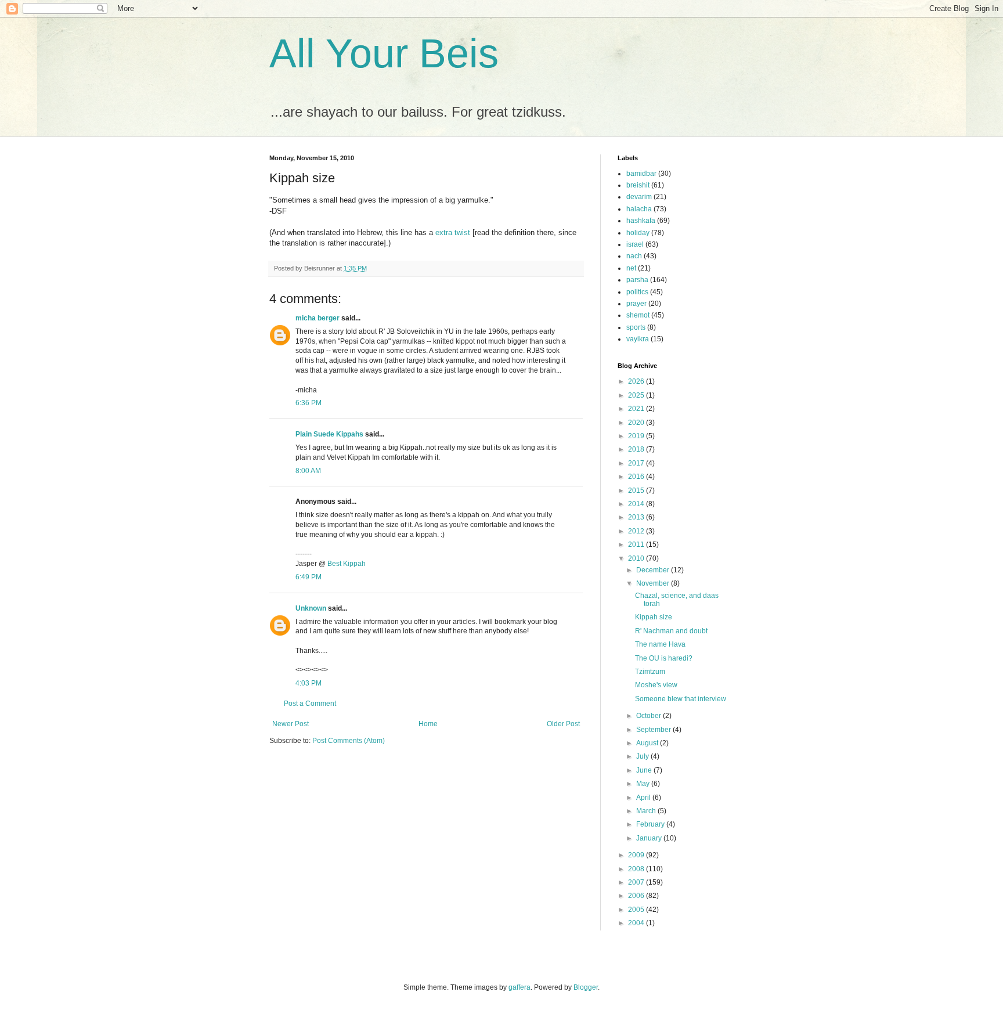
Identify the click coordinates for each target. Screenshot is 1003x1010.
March (647, 811)
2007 (637, 882)
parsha (637, 280)
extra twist (452, 232)
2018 (637, 449)
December (653, 570)
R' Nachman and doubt (671, 631)
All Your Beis (384, 53)
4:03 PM (308, 683)
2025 (637, 395)
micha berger (317, 318)
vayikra (637, 339)
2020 (637, 423)
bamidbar (641, 173)
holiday (638, 233)
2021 (637, 409)
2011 (637, 544)
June (645, 770)
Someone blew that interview (680, 699)
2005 (637, 910)
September (654, 730)
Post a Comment (310, 703)
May (643, 784)
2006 (637, 896)
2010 (637, 558)
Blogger (585, 987)
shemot (638, 315)
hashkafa (640, 221)
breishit (638, 185)
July (643, 756)
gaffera (519, 987)
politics (637, 292)
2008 (637, 869)
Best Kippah (346, 564)
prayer (636, 304)
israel (635, 244)
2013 (637, 517)
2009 (637, 855)
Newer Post (290, 724)
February (651, 824)
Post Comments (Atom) (348, 741)
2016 (637, 476)
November (653, 583)
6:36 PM (308, 403)
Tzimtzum (650, 672)
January (649, 838)
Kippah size (653, 617)
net (631, 268)
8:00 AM (308, 471)
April (644, 797)
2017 (637, 463)
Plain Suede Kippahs (329, 434)
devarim (639, 197)
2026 (637, 381)
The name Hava (660, 644)
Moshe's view (656, 685)
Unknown (310, 608)
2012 (637, 531)
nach (634, 256)
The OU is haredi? (663, 658)
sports (635, 327)
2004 (637, 923)
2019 (637, 436)
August (648, 743)
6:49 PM (308, 577)
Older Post (563, 724)
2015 (637, 490)
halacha (639, 209)
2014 (637, 504)
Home (428, 724)
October (649, 716)
